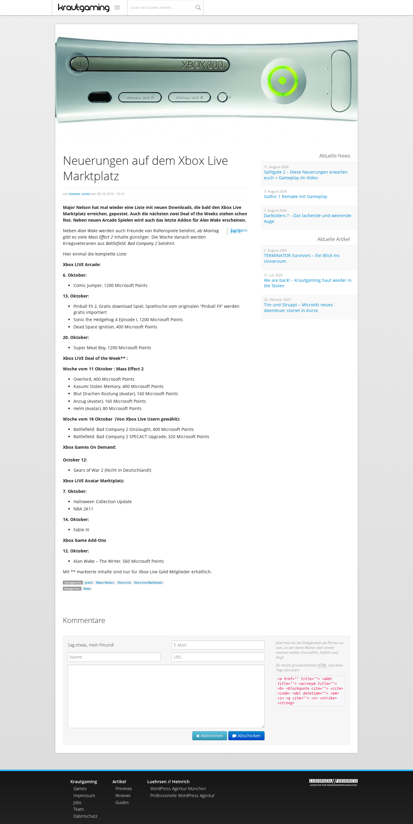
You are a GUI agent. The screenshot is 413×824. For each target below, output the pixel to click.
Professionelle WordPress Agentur (182, 795)
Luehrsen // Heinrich (168, 781)
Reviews (123, 795)
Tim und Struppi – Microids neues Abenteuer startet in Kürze (298, 307)
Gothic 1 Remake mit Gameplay (295, 196)
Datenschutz (85, 816)
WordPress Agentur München (178, 788)
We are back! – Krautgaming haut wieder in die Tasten (308, 283)
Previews (123, 788)
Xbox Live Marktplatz (148, 583)
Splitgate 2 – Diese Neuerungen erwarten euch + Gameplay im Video (306, 175)
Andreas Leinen (79, 193)
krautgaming (83, 8)
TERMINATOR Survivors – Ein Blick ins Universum (302, 258)
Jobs (77, 802)
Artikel (119, 781)
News (86, 589)
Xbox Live (124, 583)
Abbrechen (211, 735)
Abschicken (248, 735)
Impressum (84, 795)
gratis (89, 583)
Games (80, 788)
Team (78, 809)
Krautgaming (83, 781)
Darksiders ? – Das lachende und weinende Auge (307, 218)
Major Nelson (105, 583)
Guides (122, 802)
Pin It (235, 232)
